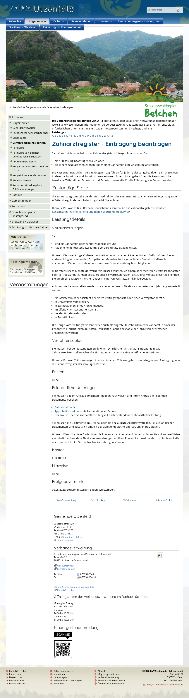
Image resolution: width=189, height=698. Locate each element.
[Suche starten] (178, 10)
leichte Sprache (17, 683)
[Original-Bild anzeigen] (63, 657)
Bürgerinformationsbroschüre (29, 175)
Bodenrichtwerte (22, 180)
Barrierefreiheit (17, 680)
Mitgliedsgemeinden (108, 674)
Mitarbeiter (59, 674)
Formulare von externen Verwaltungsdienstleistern (27, 154)
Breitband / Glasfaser (22, 27)
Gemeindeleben (81, 21)
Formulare (18, 147)
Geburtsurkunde (65, 407)
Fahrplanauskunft (66, 568)
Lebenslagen (20, 137)
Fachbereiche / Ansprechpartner (30, 132)
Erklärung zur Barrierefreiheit (62, 27)
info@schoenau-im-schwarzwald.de (76, 586)
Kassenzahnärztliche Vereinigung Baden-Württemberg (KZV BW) (91, 211)
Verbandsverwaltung (108, 677)
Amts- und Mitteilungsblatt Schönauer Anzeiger (27, 187)
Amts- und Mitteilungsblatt (111, 680)
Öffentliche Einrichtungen (111, 683)
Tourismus (105, 21)
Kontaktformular (66, 540)
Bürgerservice (37, 21)
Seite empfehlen (164, 500)
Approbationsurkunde (68, 411)
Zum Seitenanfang (66, 500)
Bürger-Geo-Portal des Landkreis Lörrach (30, 168)
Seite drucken (98, 500)
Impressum (15, 674)
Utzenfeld (16, 107)
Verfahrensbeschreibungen (29, 142)
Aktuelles (15, 21)
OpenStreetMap (65, 565)
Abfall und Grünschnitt (25, 161)
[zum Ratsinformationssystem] (26, 275)
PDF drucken (129, 500)
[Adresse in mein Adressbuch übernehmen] (161, 558)
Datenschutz (15, 677)
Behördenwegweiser (24, 127)
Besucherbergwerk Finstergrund (139, 21)
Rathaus (58, 21)
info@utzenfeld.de (74, 537)
